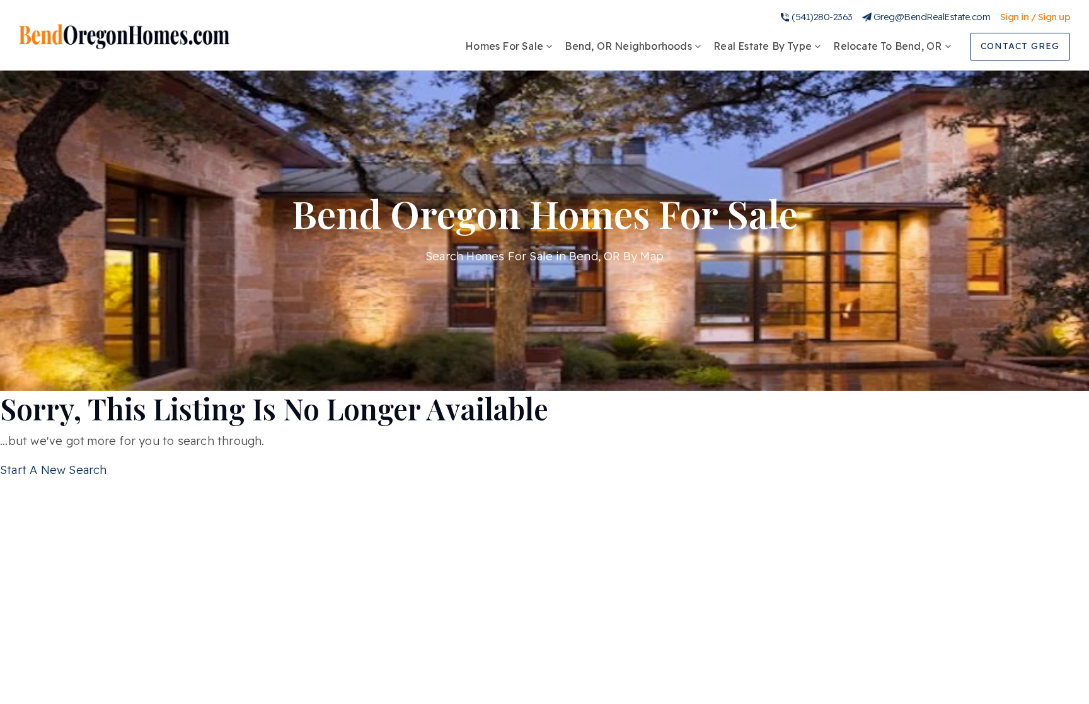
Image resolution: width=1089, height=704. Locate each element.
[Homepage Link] (124, 35)
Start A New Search (53, 470)
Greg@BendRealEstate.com (932, 17)
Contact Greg (1020, 46)
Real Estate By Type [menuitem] (763, 46)
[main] (544, 240)
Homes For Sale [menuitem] (505, 46)
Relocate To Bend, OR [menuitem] (888, 46)
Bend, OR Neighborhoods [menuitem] (629, 46)
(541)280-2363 (822, 17)
